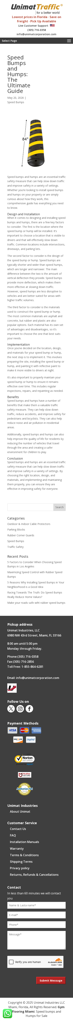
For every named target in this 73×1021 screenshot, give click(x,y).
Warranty (17, 849)
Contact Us (18, 829)
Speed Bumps (15, 102)
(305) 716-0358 (36, 30)
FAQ (13, 835)
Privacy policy (20, 868)
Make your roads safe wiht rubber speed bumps (36, 602)
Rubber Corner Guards (20, 535)
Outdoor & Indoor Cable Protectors (28, 524)
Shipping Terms (21, 862)
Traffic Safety (15, 547)
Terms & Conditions (24, 855)
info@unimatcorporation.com (36, 34)
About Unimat (20, 811)
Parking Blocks (16, 529)
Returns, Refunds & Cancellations (34, 875)
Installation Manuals (24, 842)
